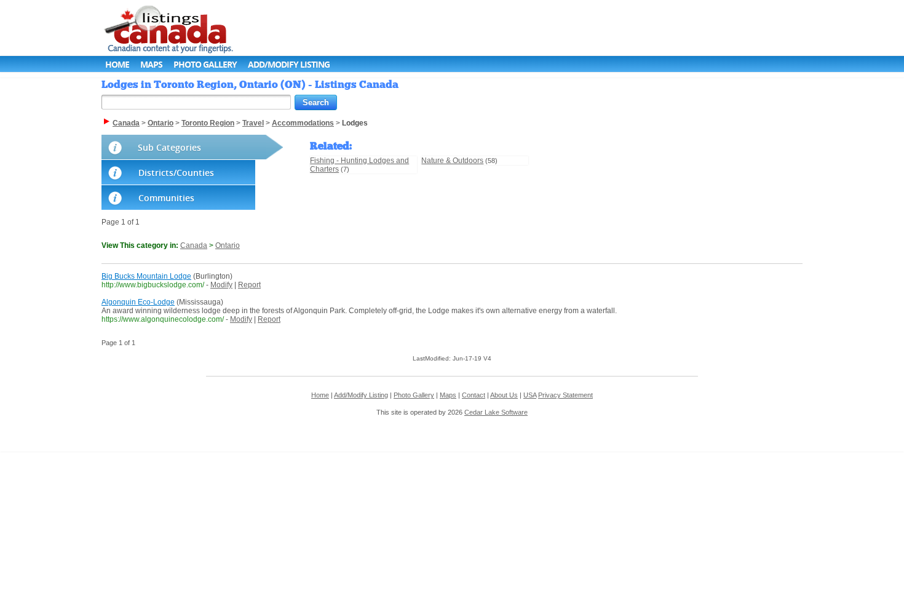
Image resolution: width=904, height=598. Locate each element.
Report (249, 285)
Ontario (227, 245)
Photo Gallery (205, 64)
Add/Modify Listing (289, 64)
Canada (193, 245)
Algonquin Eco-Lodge (138, 302)
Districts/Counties (176, 172)
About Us (504, 395)
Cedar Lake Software (496, 412)
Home (117, 64)
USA (529, 395)
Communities (166, 198)
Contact (473, 395)
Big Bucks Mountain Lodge (146, 276)
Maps (151, 64)
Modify (221, 285)
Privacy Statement (565, 395)
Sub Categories (169, 147)
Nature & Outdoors (452, 160)
